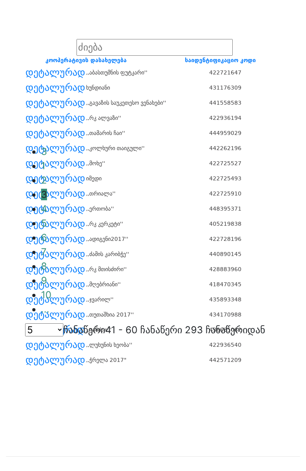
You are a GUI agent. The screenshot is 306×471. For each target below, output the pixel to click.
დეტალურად (55, 72)
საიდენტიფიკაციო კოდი (220, 60)
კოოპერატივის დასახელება (86, 60)
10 (46, 295)
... (45, 309)
